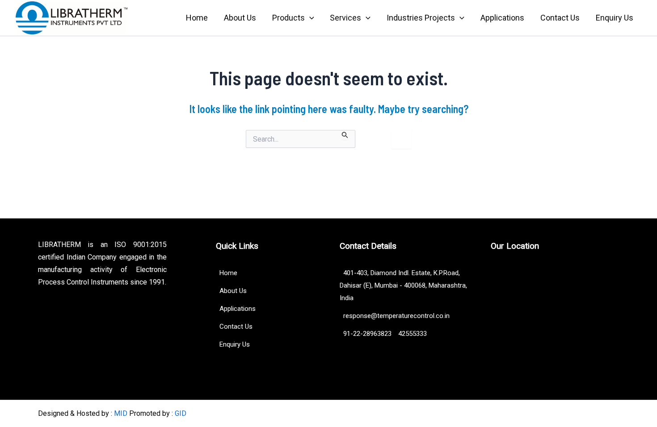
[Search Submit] (345, 135)
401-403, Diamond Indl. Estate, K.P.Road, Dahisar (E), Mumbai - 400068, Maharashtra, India (403, 285)
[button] (309, 18)
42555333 (412, 334)
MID (120, 413)
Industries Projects (421, 17)
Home (197, 17)
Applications (502, 17)
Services (345, 17)
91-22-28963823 (366, 334)
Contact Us (560, 17)
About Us (240, 17)
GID (180, 413)
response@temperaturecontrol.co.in (395, 316)
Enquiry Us (614, 17)
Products (288, 17)
